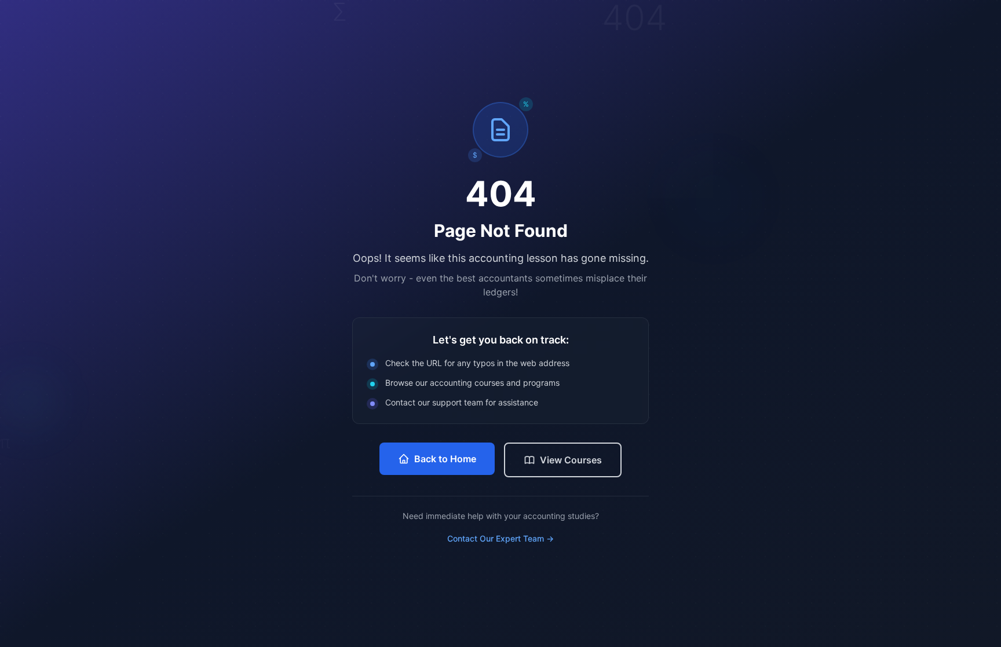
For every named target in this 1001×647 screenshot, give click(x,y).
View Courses (571, 460)
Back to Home (445, 459)
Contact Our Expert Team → (500, 538)
